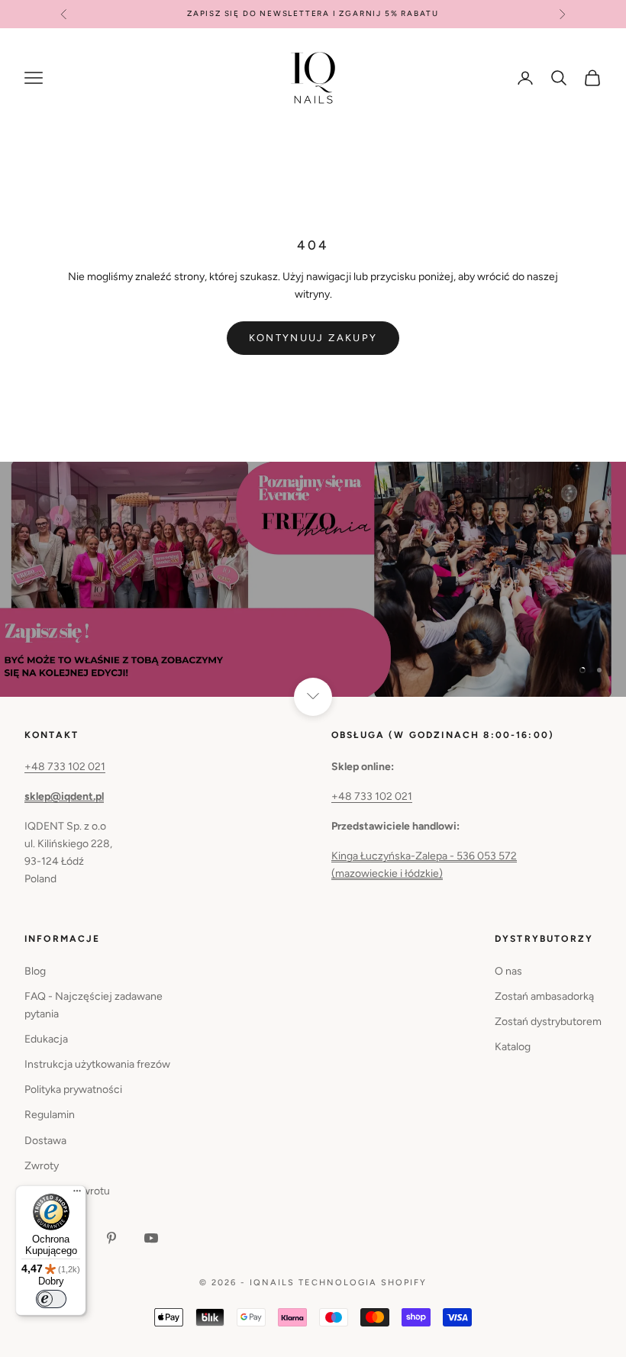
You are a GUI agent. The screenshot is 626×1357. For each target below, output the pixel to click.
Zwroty (41, 1165)
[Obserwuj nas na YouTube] (151, 1238)
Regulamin (49, 1114)
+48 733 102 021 (64, 766)
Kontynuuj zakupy (313, 337)
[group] (313, 579)
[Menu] (77, 1194)
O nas (508, 971)
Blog (35, 971)
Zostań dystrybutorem (548, 1021)
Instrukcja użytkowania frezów (97, 1064)
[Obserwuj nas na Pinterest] (111, 1238)
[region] (313, 579)
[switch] (51, 1299)
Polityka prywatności (73, 1089)
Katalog (513, 1046)
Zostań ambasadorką (544, 996)
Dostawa (45, 1140)
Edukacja (46, 1039)
